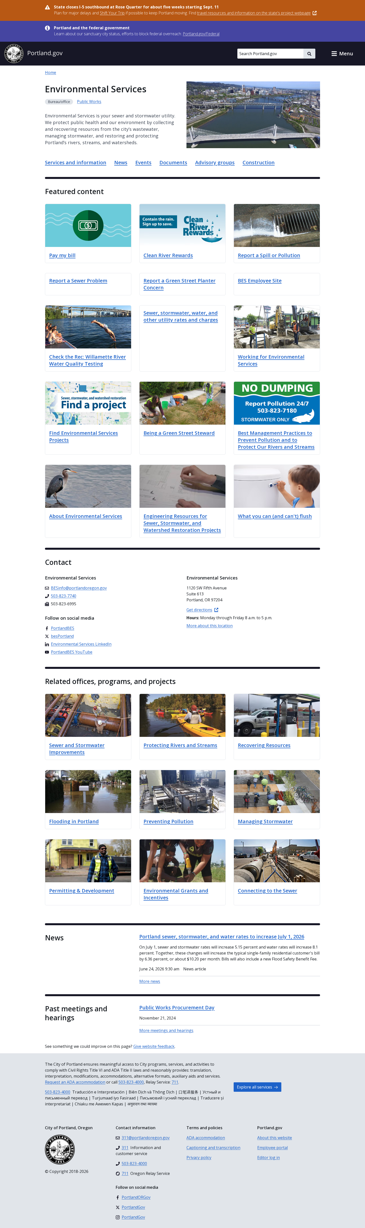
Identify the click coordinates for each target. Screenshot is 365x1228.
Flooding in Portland (74, 821)
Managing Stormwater (265, 821)
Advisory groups (215, 162)
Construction (259, 162)
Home (50, 72)
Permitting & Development (81, 890)
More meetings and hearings (166, 1030)
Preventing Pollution (168, 821)
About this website (274, 1137)
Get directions (199, 610)
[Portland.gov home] (33, 54)
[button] (342, 54)
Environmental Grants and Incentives (176, 894)
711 (175, 1082)
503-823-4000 (131, 1082)
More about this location (209, 625)
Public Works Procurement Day (177, 1007)
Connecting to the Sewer (267, 890)
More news (149, 981)
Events (143, 162)
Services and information (75, 162)
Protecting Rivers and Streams (180, 745)
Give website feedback (154, 1046)
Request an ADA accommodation (75, 1082)
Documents (173, 162)
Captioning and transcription (213, 1147)
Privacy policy (198, 1157)
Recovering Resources (264, 745)
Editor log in (268, 1157)
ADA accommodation (205, 1137)
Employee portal (272, 1147)
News (120, 162)
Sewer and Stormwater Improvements (77, 748)
